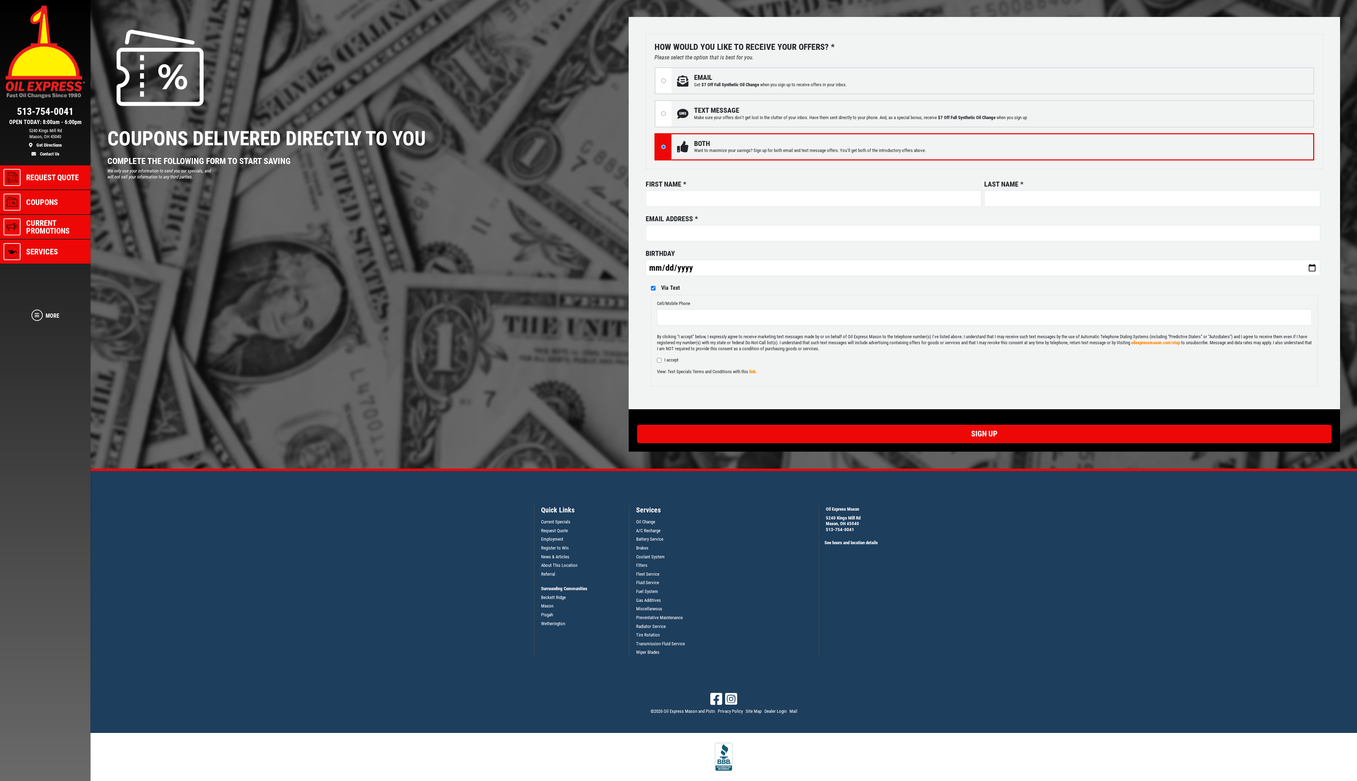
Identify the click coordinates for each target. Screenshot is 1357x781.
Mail (793, 711)
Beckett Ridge (553, 597)
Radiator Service (651, 626)
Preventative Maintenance (659, 617)
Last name (1003, 184)
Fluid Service (647, 582)
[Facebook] (716, 699)
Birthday (660, 253)
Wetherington (553, 623)
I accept (671, 360)
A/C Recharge (648, 530)
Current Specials (555, 521)
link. (753, 371)
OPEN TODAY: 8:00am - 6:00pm (45, 122)
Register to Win (555, 548)
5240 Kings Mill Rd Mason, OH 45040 (843, 521)
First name (666, 184)
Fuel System (647, 591)
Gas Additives (648, 600)
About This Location (559, 565)
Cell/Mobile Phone (673, 303)
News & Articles (555, 556)
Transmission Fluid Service (660, 643)
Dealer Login (775, 711)
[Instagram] (731, 699)
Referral (548, 574)
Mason (547, 606)
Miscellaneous (649, 608)
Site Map (754, 711)
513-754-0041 (840, 529)
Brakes (642, 548)
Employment (552, 539)
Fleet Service (647, 574)
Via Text (670, 287)
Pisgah (547, 614)
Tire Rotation (648, 635)
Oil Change (645, 521)
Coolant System (650, 556)
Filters (641, 565)
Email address (672, 218)
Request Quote (554, 530)
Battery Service (649, 539)
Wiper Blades (647, 652)
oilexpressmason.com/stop (1155, 342)
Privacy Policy (730, 711)
